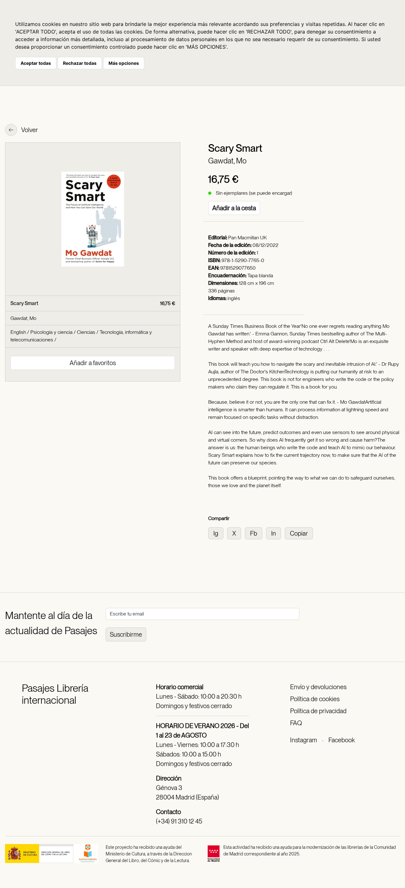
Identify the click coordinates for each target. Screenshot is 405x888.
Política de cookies (315, 699)
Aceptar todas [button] (36, 63)
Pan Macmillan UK (247, 238)
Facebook (341, 740)
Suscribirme (126, 634)
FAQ (296, 723)
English (18, 332)
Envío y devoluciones (318, 687)
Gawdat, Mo (227, 160)
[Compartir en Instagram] (217, 533)
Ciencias (86, 332)
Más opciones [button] (124, 63)
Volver (29, 130)
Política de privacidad (318, 711)
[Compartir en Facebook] (255, 533)
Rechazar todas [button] (80, 63)
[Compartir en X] (236, 533)
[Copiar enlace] (300, 533)
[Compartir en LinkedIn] (275, 533)
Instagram (303, 740)
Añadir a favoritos (93, 363)
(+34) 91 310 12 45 (179, 821)
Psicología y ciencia (51, 332)
